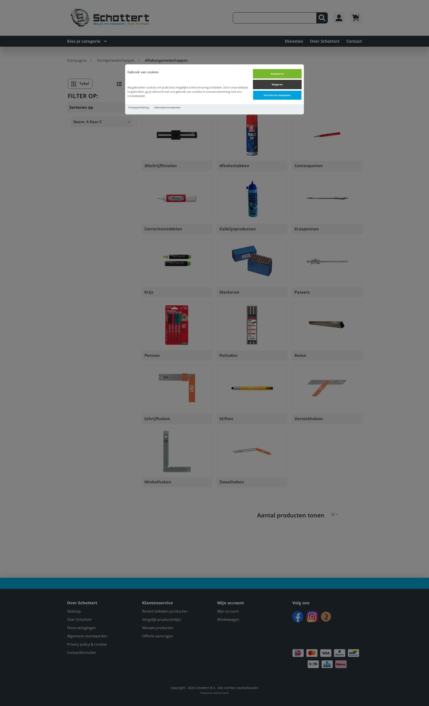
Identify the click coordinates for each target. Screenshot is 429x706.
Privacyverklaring (138, 107)
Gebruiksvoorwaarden (167, 107)
